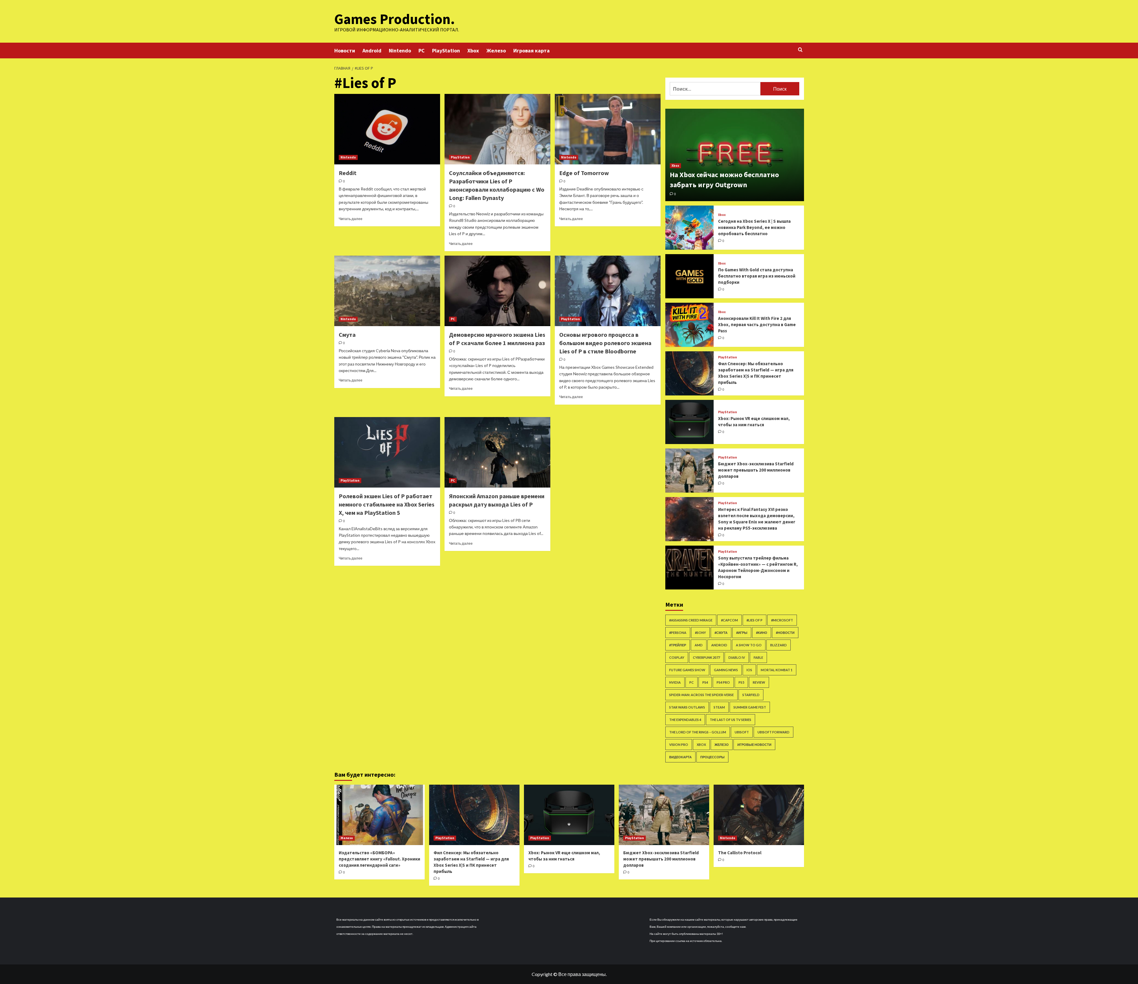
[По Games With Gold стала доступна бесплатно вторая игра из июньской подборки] (689, 276)
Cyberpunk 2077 (706, 657)
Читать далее (350, 219)
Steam (719, 707)
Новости (344, 50)
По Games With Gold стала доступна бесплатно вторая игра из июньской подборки (756, 276)
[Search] (800, 50)
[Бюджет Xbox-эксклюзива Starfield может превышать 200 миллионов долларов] (689, 470)
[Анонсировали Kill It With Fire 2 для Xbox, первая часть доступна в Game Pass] (689, 325)
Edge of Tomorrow (584, 173)
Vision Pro (678, 744)
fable (758, 657)
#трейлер (677, 645)
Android (371, 50)
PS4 (705, 682)
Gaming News (726, 670)
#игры (741, 632)
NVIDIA (675, 682)
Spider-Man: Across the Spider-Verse (701, 695)
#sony (700, 632)
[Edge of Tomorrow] (608, 129)
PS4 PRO (723, 682)
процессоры (712, 757)
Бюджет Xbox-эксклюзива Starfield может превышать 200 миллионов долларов (756, 470)
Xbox (473, 50)
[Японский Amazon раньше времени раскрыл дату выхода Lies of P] (497, 452)
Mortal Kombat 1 (776, 670)
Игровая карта (531, 50)
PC (421, 50)
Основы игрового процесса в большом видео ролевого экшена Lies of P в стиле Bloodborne (605, 343)
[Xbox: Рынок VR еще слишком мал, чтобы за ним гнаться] (689, 422)
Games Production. (394, 19)
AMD (699, 645)
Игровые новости (754, 744)
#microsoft (782, 620)
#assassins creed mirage (690, 620)
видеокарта (680, 757)
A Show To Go (749, 645)
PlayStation (446, 50)
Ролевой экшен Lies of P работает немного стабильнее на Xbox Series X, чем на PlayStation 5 (386, 504)
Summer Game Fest (749, 707)
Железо (496, 50)
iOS (749, 670)
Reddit (348, 173)
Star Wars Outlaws (687, 707)
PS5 (741, 682)
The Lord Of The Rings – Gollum (697, 732)
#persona (677, 632)
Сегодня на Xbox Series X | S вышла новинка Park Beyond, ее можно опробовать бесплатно (754, 227)
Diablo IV (736, 657)
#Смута (721, 632)
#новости (785, 632)
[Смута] (387, 291)
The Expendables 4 (685, 720)
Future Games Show (687, 670)
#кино (761, 632)
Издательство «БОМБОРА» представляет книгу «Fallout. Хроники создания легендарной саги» (379, 859)
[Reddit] (387, 129)
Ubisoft (742, 732)
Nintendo (400, 50)
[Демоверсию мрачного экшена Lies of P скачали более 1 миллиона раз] (497, 291)
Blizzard (778, 645)
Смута (347, 334)
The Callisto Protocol (739, 852)
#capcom (729, 620)
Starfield (751, 695)
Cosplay (676, 657)
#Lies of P (755, 620)
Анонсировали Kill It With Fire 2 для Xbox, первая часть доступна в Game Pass (757, 324)
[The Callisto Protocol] (759, 815)
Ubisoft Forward (773, 732)
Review (759, 682)
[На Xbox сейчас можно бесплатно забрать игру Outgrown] (734, 155)
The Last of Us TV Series (730, 720)
